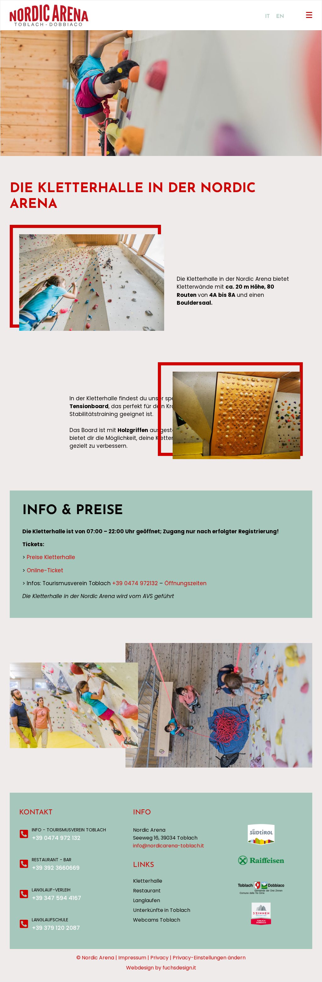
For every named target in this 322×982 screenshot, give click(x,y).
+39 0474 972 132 (56, 838)
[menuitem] (267, 16)
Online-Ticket (45, 570)
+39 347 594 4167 (56, 898)
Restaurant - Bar (51, 860)
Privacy (159, 957)
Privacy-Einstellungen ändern (209, 957)
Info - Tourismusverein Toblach (69, 830)
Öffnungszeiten (185, 583)
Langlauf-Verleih (51, 890)
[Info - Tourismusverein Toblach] (24, 834)
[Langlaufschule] (24, 924)
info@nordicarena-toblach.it (168, 845)
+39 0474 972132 (135, 583)
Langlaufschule (50, 920)
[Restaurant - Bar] (24, 863)
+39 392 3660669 (56, 868)
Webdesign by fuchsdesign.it (161, 967)
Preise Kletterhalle (51, 557)
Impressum (132, 957)
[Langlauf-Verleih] (24, 894)
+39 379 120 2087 (56, 928)
